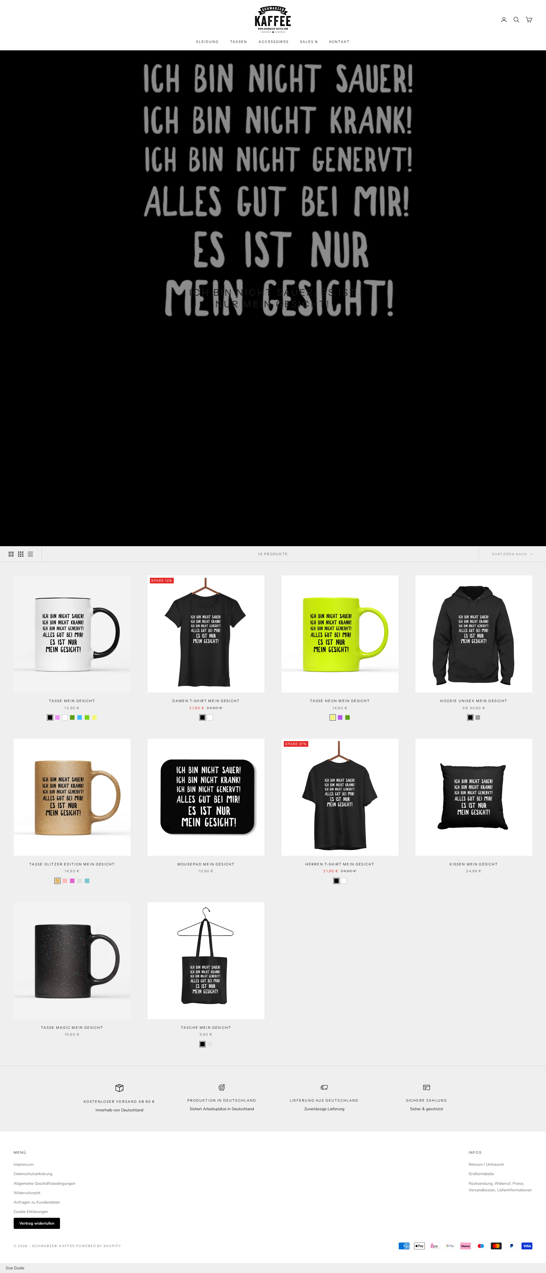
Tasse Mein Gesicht (72, 701)
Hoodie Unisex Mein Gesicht (473, 701)
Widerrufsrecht (27, 1193)
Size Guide (15, 1268)
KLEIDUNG (207, 42)
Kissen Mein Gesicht (474, 864)
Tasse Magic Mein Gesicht (72, 1027)
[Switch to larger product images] (11, 554)
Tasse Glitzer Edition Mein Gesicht (72, 864)
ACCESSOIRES (273, 42)
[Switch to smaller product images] (20, 554)
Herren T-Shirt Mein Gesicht (340, 864)
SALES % (309, 42)
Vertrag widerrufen (36, 1223)
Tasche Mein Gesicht (206, 1027)
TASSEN (238, 42)
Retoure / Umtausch (486, 1164)
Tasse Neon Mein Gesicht (340, 701)
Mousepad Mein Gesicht (206, 864)
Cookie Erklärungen (31, 1211)
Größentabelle (481, 1174)
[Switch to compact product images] (30, 554)
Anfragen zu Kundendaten (37, 1202)
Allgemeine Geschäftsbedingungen (44, 1183)
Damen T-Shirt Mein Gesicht (206, 701)
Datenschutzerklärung (33, 1174)
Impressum (24, 1164)
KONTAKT (339, 42)
